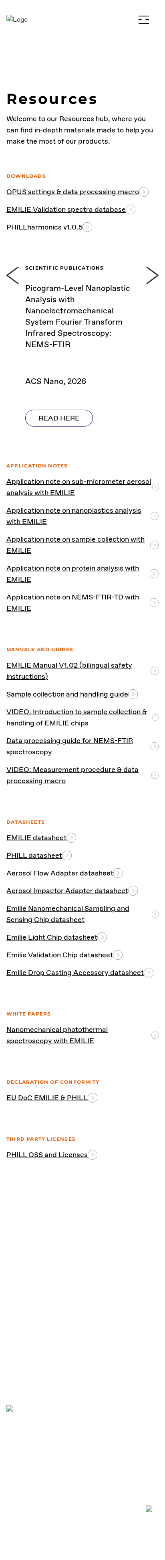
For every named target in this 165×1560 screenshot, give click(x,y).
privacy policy (31, 1456)
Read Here (59, 418)
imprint (18, 1495)
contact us (82, 1323)
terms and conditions (43, 1476)
